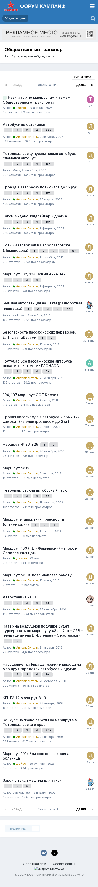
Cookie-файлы (64, 864)
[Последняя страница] (92, 85)
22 (48, 130)
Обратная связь (36, 864)
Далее (81, 85)
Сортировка (83, 76)
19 (47, 192)
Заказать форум (69, 874)
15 (47, 163)
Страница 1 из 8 (49, 85)
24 (48, 730)
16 (47, 221)
